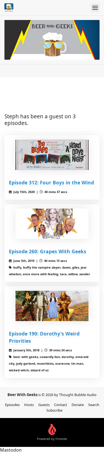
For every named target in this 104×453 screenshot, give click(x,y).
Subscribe (54, 410)
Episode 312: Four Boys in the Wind (51, 182)
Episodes (12, 404)
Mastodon (11, 450)
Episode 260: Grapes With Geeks (47, 251)
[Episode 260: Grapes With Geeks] (52, 224)
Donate (78, 404)
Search (93, 404)
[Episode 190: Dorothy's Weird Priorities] (52, 306)
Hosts (29, 404)
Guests (44, 404)
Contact (60, 404)
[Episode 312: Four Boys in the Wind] (52, 155)
